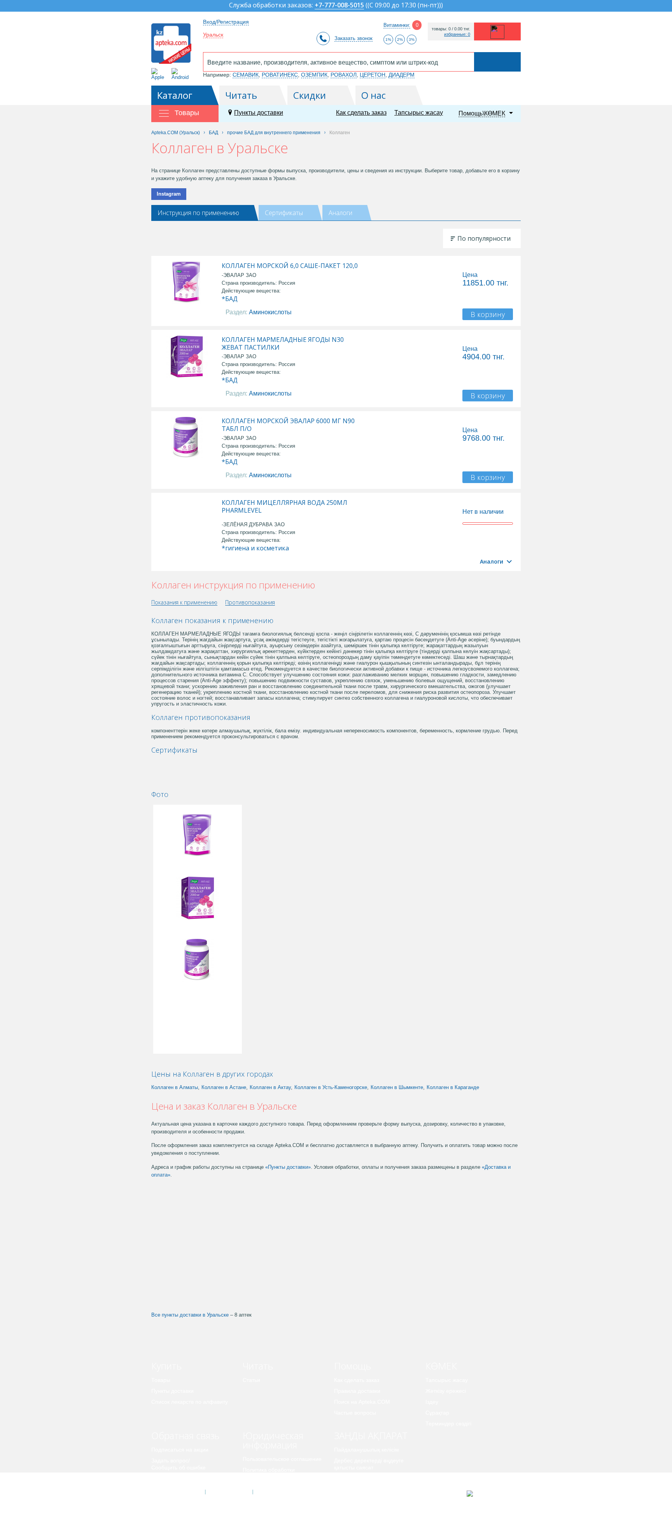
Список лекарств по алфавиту (189, 1402)
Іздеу (431, 1402)
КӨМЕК (441, 1365)
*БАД (230, 299)
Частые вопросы (355, 1413)
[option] (177, 763)
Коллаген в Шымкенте (397, 1087)
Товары (160, 1380)
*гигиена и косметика (255, 548)
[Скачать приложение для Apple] (159, 74)
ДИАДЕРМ (401, 75)
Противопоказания (250, 603)
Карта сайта (276, 1492)
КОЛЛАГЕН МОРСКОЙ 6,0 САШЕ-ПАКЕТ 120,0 (290, 266)
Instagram (169, 194)
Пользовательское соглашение (282, 1459)
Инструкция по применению (198, 212)
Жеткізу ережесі (445, 1391)
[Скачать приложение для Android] (181, 74)
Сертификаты (284, 212)
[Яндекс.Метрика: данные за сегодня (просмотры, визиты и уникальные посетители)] (489, 1493)
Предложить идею (174, 1478)
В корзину (488, 314)
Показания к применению (184, 603)
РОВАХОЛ (344, 75)
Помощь (352, 1365)
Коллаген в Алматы (174, 1087)
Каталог (174, 95)
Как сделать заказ (361, 112)
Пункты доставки (258, 112)
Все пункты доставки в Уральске (190, 1315)
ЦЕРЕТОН (372, 75)
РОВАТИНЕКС (280, 75)
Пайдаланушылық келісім (366, 1449)
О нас (373, 95)
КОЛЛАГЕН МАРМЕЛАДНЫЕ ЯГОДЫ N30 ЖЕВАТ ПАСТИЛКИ (283, 343)
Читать (241, 95)
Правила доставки (357, 1391)
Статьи (251, 1380)
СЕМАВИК (246, 75)
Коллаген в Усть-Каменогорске (330, 1087)
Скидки (309, 95)
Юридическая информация (273, 1440)
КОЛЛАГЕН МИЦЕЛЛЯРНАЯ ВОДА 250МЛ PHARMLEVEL (284, 506)
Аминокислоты (270, 312)
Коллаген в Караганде (453, 1087)
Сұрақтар (437, 1413)
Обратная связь (185, 1435)
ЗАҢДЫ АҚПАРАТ (371, 1435)
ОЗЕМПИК (314, 75)
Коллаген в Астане (223, 1087)
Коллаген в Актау (270, 1087)
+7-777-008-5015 (339, 5)
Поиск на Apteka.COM (362, 1402)
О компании (228, 1492)
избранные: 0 (457, 34)
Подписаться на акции (179, 1449)
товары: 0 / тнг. (451, 29)
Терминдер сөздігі (448, 1423)
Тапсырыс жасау (418, 112)
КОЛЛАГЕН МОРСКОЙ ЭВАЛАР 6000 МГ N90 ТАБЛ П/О (288, 425)
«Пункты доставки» (288, 1167)
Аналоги (340, 212)
